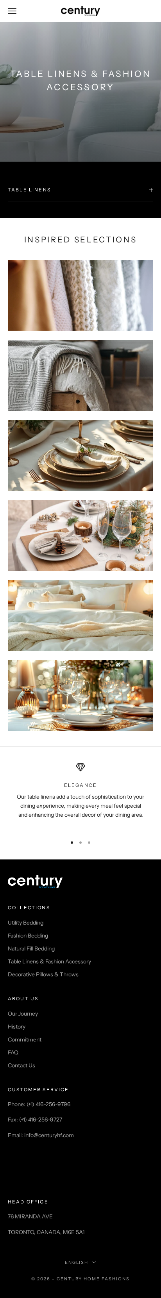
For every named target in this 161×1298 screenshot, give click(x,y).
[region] (80, 796)
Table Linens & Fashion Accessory (49, 961)
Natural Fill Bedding (31, 948)
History (16, 1026)
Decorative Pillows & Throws (43, 974)
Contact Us (21, 1065)
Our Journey (23, 1013)
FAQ (13, 1052)
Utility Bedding (25, 922)
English (77, 1262)
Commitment (24, 1039)
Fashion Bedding (28, 935)
